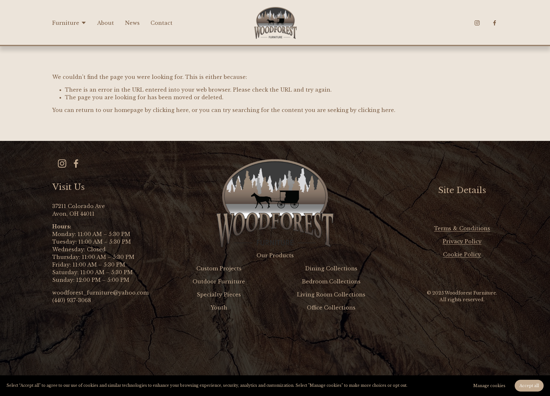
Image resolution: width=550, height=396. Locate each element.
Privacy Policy (462, 241)
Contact (162, 23)
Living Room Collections (331, 294)
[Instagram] (477, 23)
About (105, 23)
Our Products (275, 255)
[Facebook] (494, 23)
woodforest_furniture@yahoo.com (100, 292)
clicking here (171, 110)
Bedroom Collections (331, 281)
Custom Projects (219, 268)
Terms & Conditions (462, 228)
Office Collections (331, 307)
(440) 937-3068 (71, 300)
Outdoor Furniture (219, 281)
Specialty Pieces (219, 294)
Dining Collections (331, 268)
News (132, 23)
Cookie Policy (462, 254)
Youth (219, 307)
